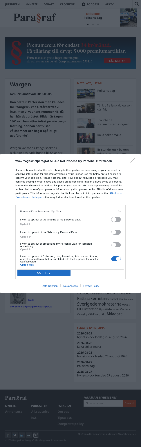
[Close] (133, 161)
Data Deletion (50, 285)
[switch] (116, 219)
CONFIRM (44, 272)
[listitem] (70, 211)
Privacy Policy (91, 285)
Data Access (70, 285)
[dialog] (70, 223)
